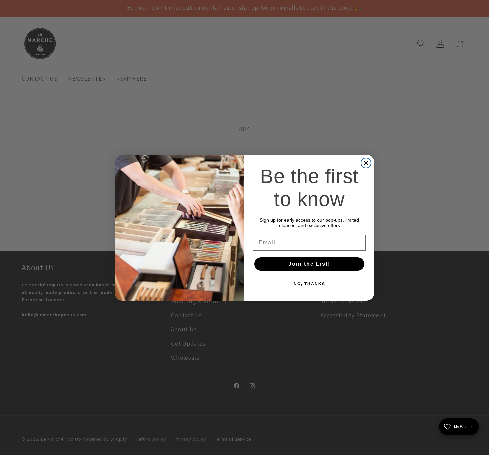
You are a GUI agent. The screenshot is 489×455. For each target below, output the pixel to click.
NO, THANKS (309, 284)
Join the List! (309, 264)
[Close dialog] (366, 163)
